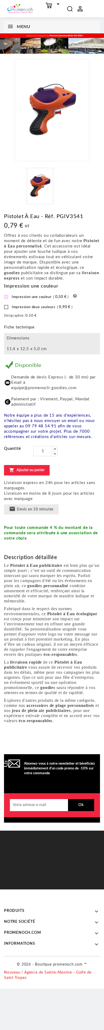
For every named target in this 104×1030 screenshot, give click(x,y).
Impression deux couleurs (42, 307)
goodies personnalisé (47, 585)
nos (56, 705)
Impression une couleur (40, 297)
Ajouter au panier (27, 470)
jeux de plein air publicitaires (41, 710)
